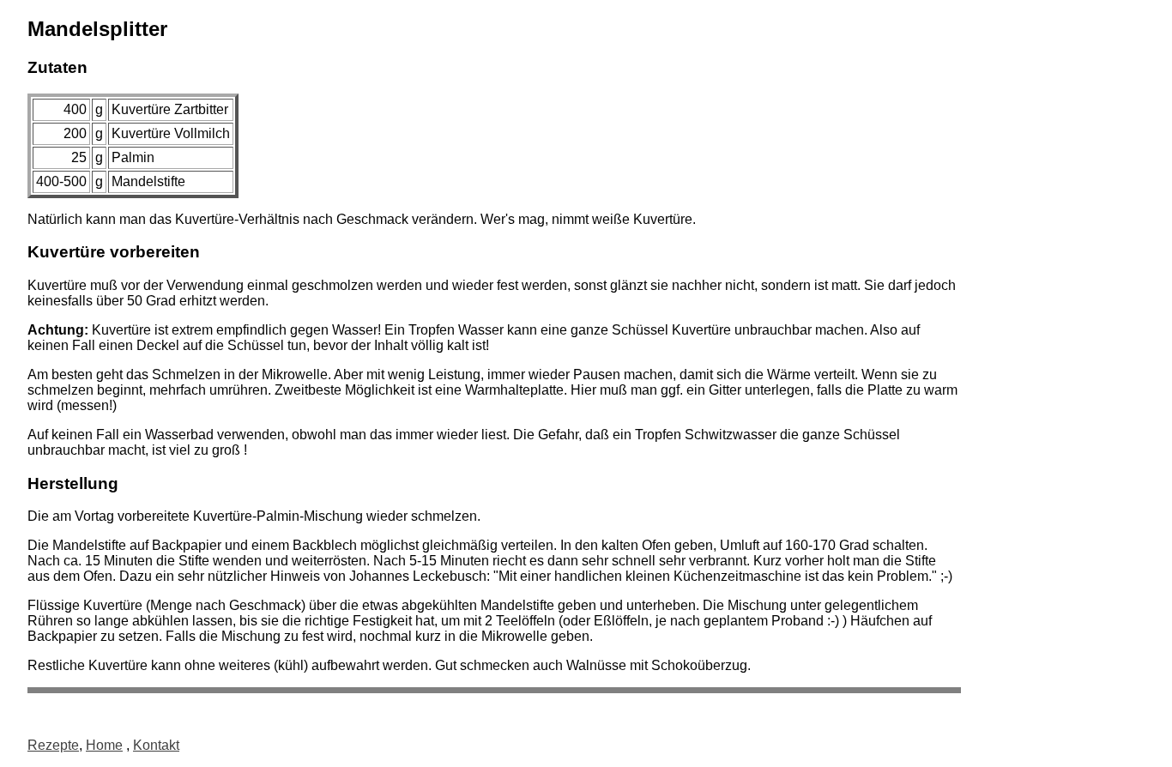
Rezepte (53, 745)
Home (104, 745)
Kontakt (156, 745)
